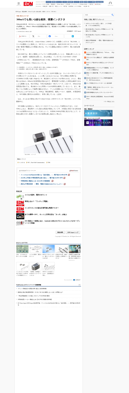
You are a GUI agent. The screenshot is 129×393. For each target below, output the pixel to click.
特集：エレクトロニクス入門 (92, 118)
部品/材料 (24, 11)
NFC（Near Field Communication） (36, 162)
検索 (112, 14)
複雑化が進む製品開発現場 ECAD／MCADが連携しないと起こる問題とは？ (40, 292)
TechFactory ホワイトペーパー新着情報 (28, 285)
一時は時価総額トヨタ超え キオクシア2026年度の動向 (34, 296)
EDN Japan (18, 11)
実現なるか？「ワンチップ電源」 (37, 201)
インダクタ (22, 162)
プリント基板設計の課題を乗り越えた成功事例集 (32, 288)
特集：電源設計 (88, 109)
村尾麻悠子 (70, 31)
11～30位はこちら (109, 101)
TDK (49, 162)
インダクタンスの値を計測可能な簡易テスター (42, 208)
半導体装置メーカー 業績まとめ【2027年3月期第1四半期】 (35, 299)
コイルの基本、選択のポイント (36, 195)
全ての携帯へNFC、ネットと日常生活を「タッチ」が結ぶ (46, 214)
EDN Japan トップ (73, 232)
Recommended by (68, 279)
